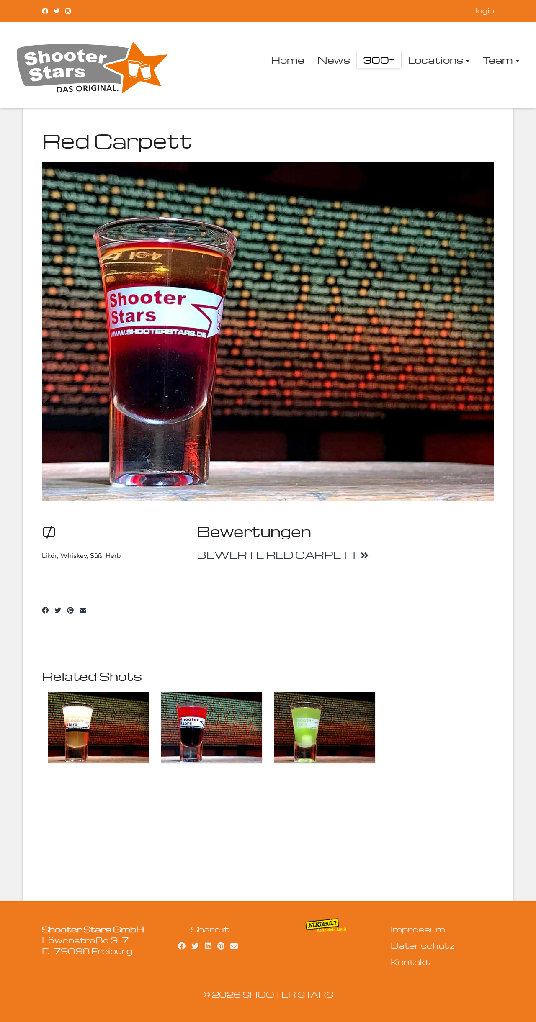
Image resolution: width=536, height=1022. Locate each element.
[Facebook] (45, 10)
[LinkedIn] (208, 945)
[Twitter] (57, 10)
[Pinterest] (70, 610)
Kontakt (410, 961)
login (485, 10)
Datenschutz (423, 945)
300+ (379, 60)
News (333, 60)
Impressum (418, 929)
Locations (436, 60)
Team (498, 60)
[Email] (83, 610)
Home (287, 60)
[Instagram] (68, 10)
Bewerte (279, 554)
